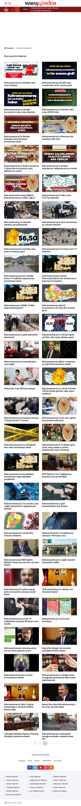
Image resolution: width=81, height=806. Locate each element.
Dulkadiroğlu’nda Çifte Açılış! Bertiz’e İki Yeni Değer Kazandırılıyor (45, 9)
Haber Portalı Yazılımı (15, 803)
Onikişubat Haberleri (60, 784)
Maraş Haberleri (12, 777)
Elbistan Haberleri (59, 777)
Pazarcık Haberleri (36, 787)
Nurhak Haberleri (59, 787)
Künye (30, 761)
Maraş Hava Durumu (13, 795)
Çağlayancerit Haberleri (38, 780)
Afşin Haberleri (35, 777)
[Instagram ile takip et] (45, 767)
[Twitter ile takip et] (35, 767)
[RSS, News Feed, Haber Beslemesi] (51, 767)
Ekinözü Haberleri (59, 780)
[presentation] (11, 9)
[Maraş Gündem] (40, 3)
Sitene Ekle (57, 761)
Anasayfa (10, 48)
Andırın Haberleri (12, 784)
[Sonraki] (45, 743)
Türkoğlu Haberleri (13, 787)
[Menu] (6, 3)
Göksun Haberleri (12, 780)
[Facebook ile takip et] (30, 767)
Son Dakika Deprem (37, 791)
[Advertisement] (40, 31)
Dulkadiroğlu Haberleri (38, 784)
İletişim (37, 761)
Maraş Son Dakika (59, 791)
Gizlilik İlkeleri (46, 761)
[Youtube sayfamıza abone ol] (40, 767)
